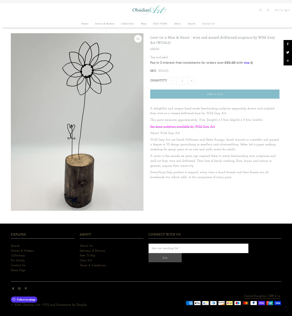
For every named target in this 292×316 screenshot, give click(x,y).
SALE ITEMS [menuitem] (160, 23)
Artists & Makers (22, 250)
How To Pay (88, 255)
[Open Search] (260, 10)
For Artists (18, 260)
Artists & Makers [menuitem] (105, 23)
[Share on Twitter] (288, 52)
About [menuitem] (177, 23)
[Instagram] (19, 289)
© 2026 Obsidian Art (25, 305)
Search (15, 246)
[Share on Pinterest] (288, 61)
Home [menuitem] (84, 23)
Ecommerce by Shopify (71, 305)
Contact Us (18, 265)
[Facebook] (13, 289)
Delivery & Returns (92, 250)
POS (46, 305)
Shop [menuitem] (143, 23)
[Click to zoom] (138, 39)
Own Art (86, 260)
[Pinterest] (26, 289)
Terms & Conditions (93, 265)
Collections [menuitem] (127, 23)
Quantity (158, 80)
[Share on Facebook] (288, 44)
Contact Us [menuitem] (208, 23)
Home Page (18, 270)
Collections (18, 255)
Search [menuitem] (191, 23)
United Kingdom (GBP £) (261, 296)
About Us (86, 246)
